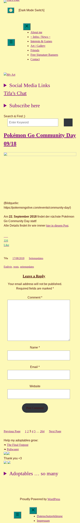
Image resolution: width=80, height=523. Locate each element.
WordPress (53, 499)
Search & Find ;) (14, 116)
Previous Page (12, 431)
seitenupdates (27, 266)
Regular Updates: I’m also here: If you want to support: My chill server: (27, 85)
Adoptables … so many (33, 473)
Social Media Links (29, 85)
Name (35, 347)
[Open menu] (11, 42)
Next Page (55, 431)
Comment (35, 297)
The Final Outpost (17, 444)
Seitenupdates (36, 258)
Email (35, 367)
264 (42, 431)
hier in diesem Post (57, 225)
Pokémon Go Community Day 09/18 (40, 139)
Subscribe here (24, 105)
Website (35, 386)
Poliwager (13, 449)
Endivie (8, 266)
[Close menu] (27, 26)
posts (16, 266)
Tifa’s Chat (15, 93)
